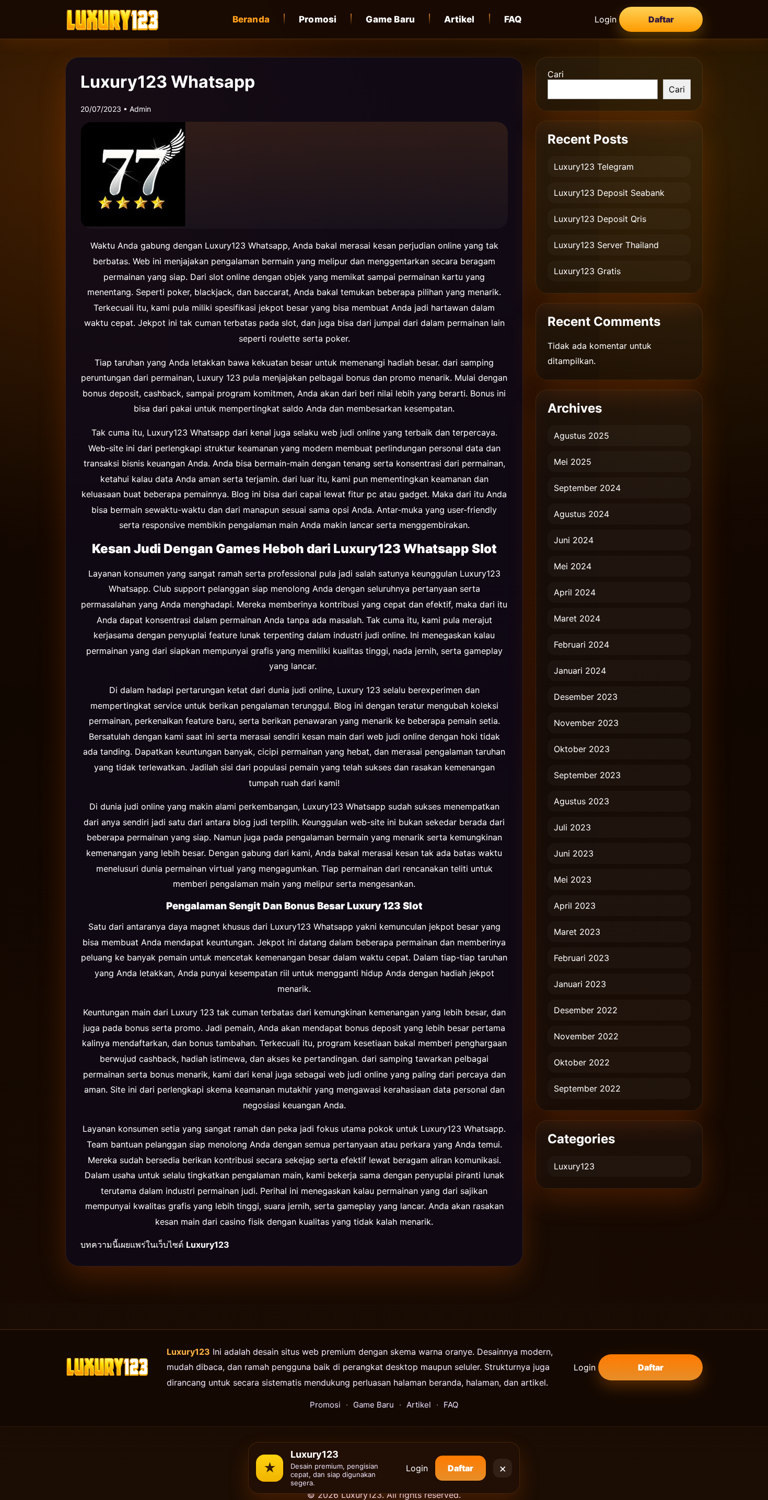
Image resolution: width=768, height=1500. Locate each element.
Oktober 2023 (582, 749)
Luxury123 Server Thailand (606, 245)
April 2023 (575, 905)
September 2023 (587, 775)
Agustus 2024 (581, 514)
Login (605, 19)
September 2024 (587, 488)
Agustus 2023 (581, 801)
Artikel (459, 19)
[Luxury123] (112, 19)
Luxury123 (574, 1166)
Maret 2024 (577, 618)
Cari (556, 74)
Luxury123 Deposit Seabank (609, 193)
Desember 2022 (586, 1010)
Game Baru (390, 19)
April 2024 (575, 592)
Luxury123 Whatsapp (246, 245)
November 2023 (586, 723)
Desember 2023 (586, 697)
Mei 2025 (572, 461)
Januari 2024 (580, 670)
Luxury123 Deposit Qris (600, 219)
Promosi (317, 19)
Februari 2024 (581, 644)
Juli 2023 (572, 827)
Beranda (251, 19)
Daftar (661, 19)
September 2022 (587, 1088)
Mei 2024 (572, 566)
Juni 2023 (574, 853)
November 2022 (586, 1036)
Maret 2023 (577, 932)
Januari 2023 (580, 984)
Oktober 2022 (582, 1062)
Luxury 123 (218, 377)
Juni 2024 (574, 540)
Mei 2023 (572, 879)
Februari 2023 (581, 958)
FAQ (513, 19)
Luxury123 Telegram (594, 166)
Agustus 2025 (581, 435)
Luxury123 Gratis (587, 271)
